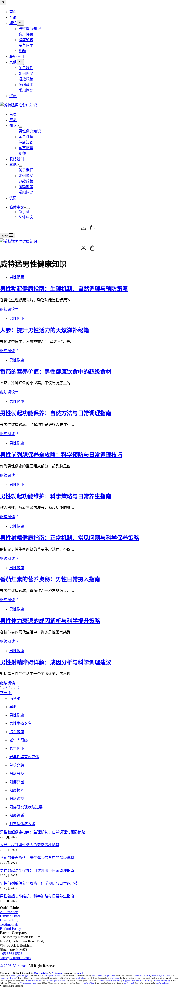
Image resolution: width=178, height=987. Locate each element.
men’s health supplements (103, 975)
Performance (57, 973)
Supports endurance (132, 980)
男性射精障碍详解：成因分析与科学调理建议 (55, 662)
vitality (147, 975)
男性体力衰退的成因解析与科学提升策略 (50, 621)
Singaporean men (28, 983)
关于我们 (26, 170)
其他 (13, 165)
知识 (13, 126)
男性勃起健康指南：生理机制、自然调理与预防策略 (64, 289)
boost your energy (19, 975)
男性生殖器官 (20, 723)
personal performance (55, 980)
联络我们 (16, 159)
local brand (129, 983)
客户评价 (26, 137)
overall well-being (8, 978)
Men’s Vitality (41, 973)
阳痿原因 (16, 782)
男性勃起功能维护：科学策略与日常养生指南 (55, 496)
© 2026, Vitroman (13, 966)
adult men (114, 978)
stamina (138, 975)
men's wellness (162, 983)
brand (80, 973)
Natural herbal (105, 980)
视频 (22, 153)
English (24, 212)
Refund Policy (10, 929)
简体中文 (16, 207)
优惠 (13, 198)
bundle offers (88, 983)
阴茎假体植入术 (22, 824)
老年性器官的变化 (24, 757)
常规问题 (26, 192)
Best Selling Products (13, 985)
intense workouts (34, 980)
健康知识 (26, 142)
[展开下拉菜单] (20, 127)
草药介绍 (16, 765)
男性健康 (16, 277)
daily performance (52, 975)
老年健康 (16, 749)
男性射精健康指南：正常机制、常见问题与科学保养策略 (69, 538)
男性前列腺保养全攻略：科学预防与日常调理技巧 (61, 455)
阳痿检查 (16, 790)
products (80, 978)
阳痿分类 (16, 774)
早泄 (13, 707)
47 (17, 687)
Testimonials (9, 924)
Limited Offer (10, 916)
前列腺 (14, 698)
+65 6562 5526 (11, 954)
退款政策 (26, 181)
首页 (13, 114)
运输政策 (26, 187)
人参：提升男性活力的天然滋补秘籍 (44, 330)
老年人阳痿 (18, 740)
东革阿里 (26, 148)
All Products (9, 912)
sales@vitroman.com (15, 958)
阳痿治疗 (16, 799)
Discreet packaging (161, 980)
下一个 (6, 693)
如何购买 (26, 176)
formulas (117, 980)
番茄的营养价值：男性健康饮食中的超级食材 (55, 372)
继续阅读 (9, 309)
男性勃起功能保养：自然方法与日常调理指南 (55, 413)
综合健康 (16, 732)
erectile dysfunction (161, 975)
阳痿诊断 (16, 815)
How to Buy (9, 920)
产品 (13, 120)
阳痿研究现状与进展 (26, 807)
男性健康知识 (30, 131)
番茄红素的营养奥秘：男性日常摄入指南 (50, 579)
